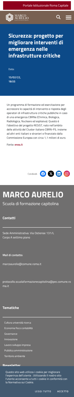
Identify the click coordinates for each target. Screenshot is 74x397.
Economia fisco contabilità (18, 328)
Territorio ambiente (14, 356)
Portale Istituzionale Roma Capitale (45, 5)
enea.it (19, 144)
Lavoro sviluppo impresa (17, 345)
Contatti (9, 218)
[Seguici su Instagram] (67, 174)
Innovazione (11, 339)
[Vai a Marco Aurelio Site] (18, 17)
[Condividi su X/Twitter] (51, 174)
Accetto (62, 391)
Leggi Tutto (43, 391)
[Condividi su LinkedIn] (59, 174)
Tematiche (11, 307)
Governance (10, 334)
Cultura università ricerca (17, 323)
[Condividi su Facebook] (43, 174)
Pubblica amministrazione (18, 350)
